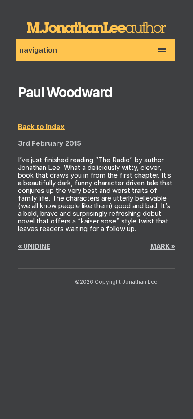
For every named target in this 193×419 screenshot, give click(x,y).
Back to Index (41, 126)
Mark (162, 246)
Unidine (34, 246)
